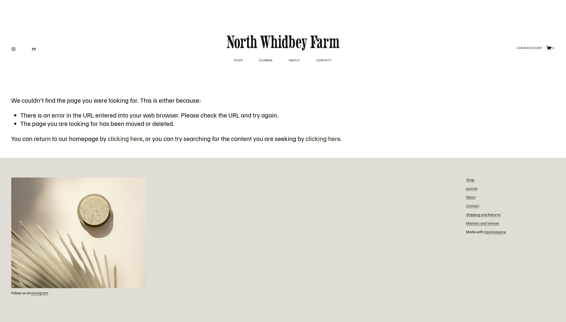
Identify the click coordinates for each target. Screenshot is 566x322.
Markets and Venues (482, 223)
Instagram (39, 293)
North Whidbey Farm (283, 41)
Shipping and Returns (483, 214)
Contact (324, 60)
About (294, 60)
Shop (238, 60)
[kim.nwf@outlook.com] (34, 48)
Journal (266, 60)
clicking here (125, 138)
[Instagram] (13, 48)
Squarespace (495, 231)
